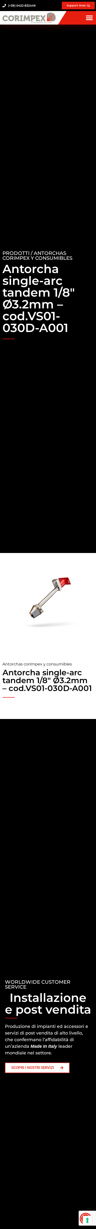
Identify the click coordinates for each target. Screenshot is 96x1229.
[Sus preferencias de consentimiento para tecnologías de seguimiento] (87, 1220)
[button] (89, 17)
